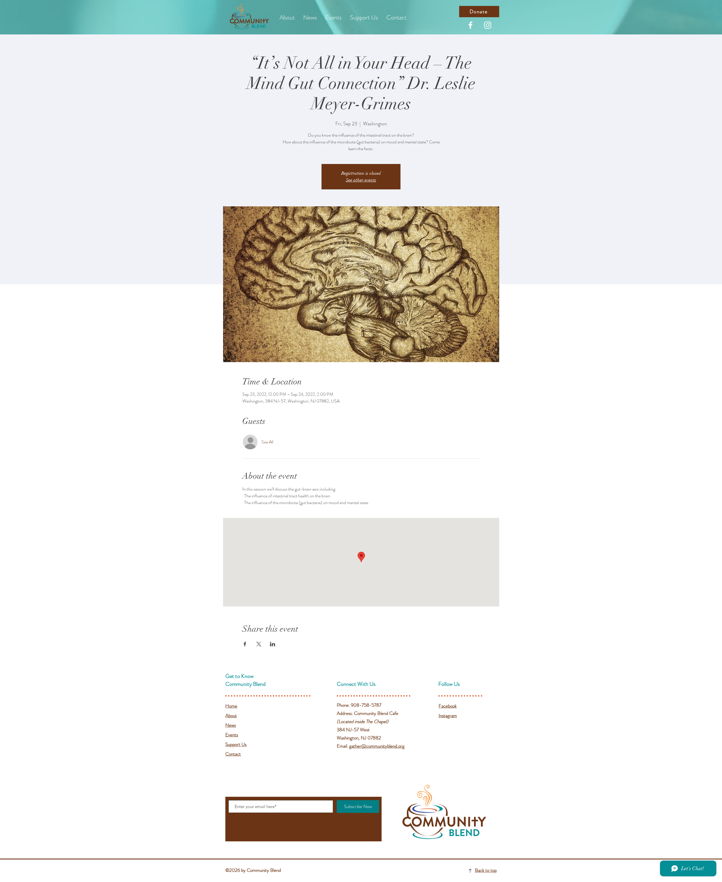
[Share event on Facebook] (245, 644)
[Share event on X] (258, 644)
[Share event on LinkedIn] (272, 644)
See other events (361, 180)
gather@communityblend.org (376, 746)
